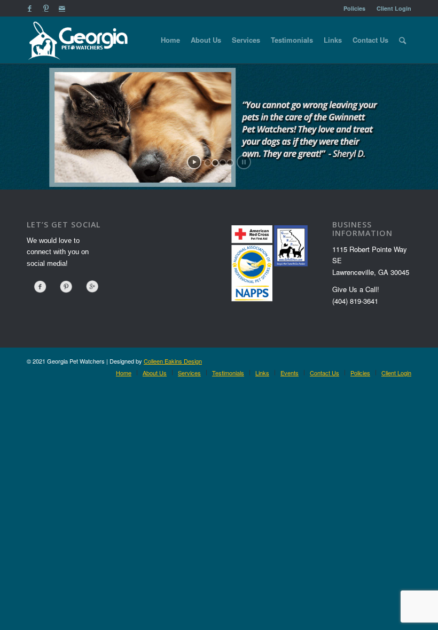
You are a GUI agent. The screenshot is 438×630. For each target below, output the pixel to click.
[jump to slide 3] (222, 163)
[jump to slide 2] (215, 163)
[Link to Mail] (62, 8)
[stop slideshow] (244, 162)
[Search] (402, 40)
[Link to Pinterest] (45, 8)
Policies (354, 8)
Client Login (394, 8)
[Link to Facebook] (29, 8)
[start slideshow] (194, 162)
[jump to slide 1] (208, 163)
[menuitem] (354, 8)
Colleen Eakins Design (173, 361)
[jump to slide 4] (230, 163)
